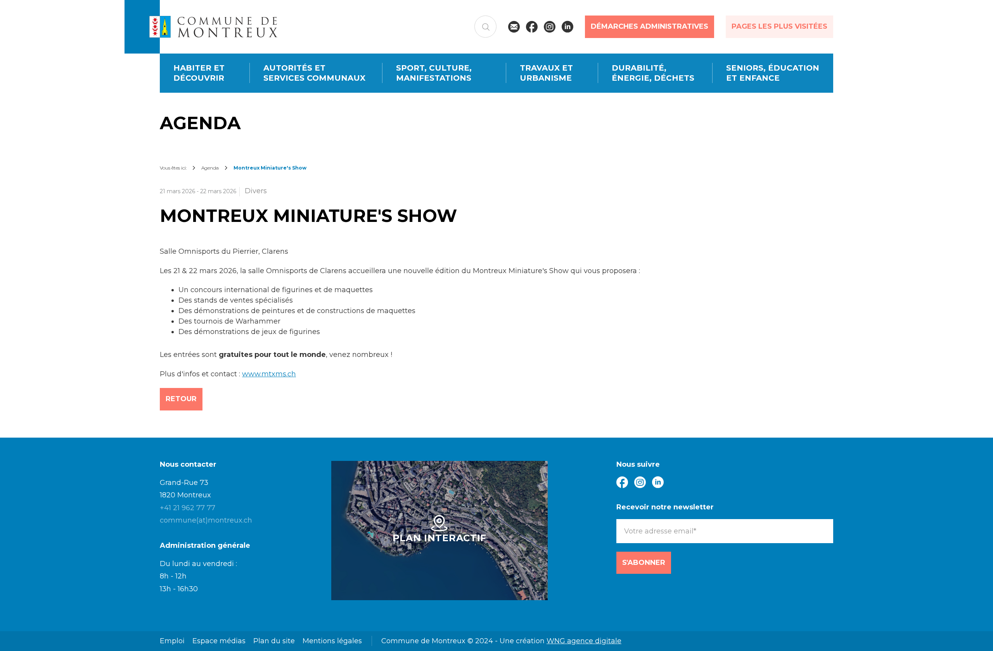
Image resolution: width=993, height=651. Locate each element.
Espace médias (219, 641)
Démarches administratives (649, 26)
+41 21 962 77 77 (187, 508)
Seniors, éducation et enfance (772, 73)
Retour (181, 399)
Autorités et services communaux (314, 73)
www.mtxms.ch (269, 374)
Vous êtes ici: (173, 168)
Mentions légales (332, 641)
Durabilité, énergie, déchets (653, 73)
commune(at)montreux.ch (206, 520)
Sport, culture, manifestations (434, 73)
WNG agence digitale (584, 641)
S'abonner (643, 562)
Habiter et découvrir (199, 73)
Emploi (172, 641)
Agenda (210, 168)
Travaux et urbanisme (546, 73)
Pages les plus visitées (779, 26)
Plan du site (274, 641)
